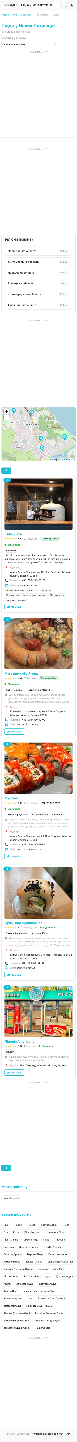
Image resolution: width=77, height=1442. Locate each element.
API (68, 1433)
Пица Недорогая (57, 1254)
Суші (29, 1298)
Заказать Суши (24, 1283)
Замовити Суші (12, 1305)
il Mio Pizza (13, 534)
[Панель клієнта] (71, 5)
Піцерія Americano (19, 1041)
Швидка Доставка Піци (61, 1261)
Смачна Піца (30, 1239)
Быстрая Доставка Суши (49, 1313)
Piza (5, 1232)
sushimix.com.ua (26, 967)
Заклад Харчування (16, 814)
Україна (5, 14)
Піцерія (10, 1051)
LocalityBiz (10, 4)
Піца (5, 1224)
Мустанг (11, 798)
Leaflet (52, 459)
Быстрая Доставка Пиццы (18, 1269)
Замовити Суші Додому (51, 1298)
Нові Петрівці (11, 1198)
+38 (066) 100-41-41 (33, 844)
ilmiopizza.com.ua (27, 585)
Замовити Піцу (11, 1261)
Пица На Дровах (12, 1254)
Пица (46, 1239)
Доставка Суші (47, 1283)
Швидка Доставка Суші (16, 1313)
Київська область (22, 14)
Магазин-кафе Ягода (21, 673)
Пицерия (60, 1239)
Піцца (66, 1224)
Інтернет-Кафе (40, 814)
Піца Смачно (10, 1239)
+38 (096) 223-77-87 (33, 580)
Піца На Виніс (11, 1276)
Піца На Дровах (52, 1247)
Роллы (7, 1283)
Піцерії (31, 1224)
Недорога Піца (55, 1232)
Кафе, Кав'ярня (14, 689)
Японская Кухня (12, 1298)
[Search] (64, 5)
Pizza (16, 1232)
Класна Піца (10, 1291)
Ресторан (11, 550)
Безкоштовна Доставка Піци (39, 1291)
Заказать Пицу (34, 1261)
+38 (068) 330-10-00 (33, 719)
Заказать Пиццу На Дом (47, 1320)
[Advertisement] (38, 92)
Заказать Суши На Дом (39, 1305)
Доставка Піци (49, 1224)
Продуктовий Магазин (39, 689)
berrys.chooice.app (27, 724)
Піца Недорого (32, 1232)
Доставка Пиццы (28, 1247)
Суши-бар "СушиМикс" (23, 923)
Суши (47, 1276)
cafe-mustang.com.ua (29, 849)
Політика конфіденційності (48, 1433)
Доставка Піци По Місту (52, 1269)
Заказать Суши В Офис (16, 1327)
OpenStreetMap (67, 459)
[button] (43, 448)
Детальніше (14, 606)
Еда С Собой (31, 1276)
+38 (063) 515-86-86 (33, 963)
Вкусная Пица (35, 1254)
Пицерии (8, 1247)
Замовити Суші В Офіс (16, 1320)
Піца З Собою (42, 1327)
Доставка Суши (65, 1276)
